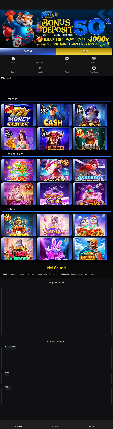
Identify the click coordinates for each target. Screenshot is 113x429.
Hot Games (40, 62)
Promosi (55, 426)
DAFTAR (28, 51)
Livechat (91, 426)
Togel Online (94, 72)
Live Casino (94, 62)
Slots (67, 62)
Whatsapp (18, 426)
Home (13, 62)
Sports (13, 72)
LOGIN (84, 51)
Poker (67, 72)
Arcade (40, 72)
